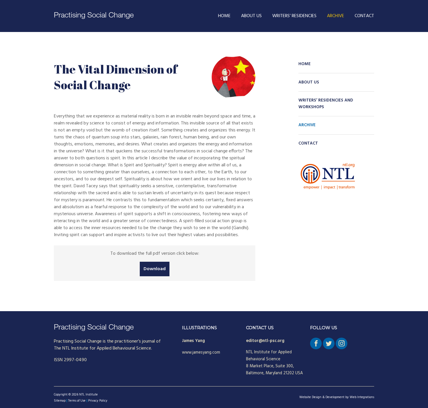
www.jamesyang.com (201, 352)
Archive (335, 16)
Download (155, 269)
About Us (251, 16)
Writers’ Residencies (294, 16)
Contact (364, 16)
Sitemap (60, 400)
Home (224, 16)
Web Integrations (362, 397)
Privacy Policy (97, 400)
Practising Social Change (94, 15)
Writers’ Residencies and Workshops (325, 104)
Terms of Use (77, 400)
